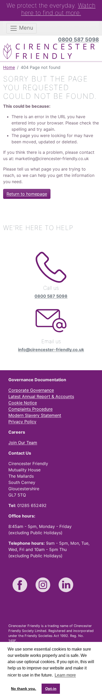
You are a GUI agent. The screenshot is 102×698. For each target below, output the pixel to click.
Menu (25, 28)
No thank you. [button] (23, 688)
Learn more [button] (65, 675)
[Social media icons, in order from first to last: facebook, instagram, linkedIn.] (19, 585)
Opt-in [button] (50, 688)
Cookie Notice (22, 402)
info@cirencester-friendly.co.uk (51, 349)
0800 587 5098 (78, 39)
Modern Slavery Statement (34, 415)
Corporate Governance (31, 390)
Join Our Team (22, 442)
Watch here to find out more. (58, 9)
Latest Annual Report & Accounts (41, 396)
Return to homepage (27, 194)
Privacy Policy (22, 421)
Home (9, 67)
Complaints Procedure (30, 409)
